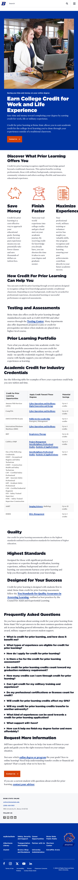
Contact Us (10, 774)
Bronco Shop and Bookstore (24, 851)
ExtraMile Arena (53, 850)
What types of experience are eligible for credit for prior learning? (36, 646)
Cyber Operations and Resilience (42, 403)
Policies (18, 870)
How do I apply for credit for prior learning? (33, 653)
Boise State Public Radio (51, 838)
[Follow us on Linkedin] (15, 817)
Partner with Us (38, 843)
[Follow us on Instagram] (8, 817)
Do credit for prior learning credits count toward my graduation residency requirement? (37, 669)
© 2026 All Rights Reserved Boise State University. (63, 869)
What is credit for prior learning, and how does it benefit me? (35, 638)
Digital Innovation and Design (41, 406)
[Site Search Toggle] (67, 3)
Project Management (37, 442)
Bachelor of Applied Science (47, 447)
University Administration (38, 851)
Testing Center (35, 321)
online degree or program (32, 757)
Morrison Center (50, 844)
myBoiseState (9, 836)
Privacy (29, 868)
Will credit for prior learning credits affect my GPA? (38, 700)
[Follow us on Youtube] (11, 817)
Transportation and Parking (24, 844)
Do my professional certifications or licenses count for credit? (39, 694)
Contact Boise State (30, 870)
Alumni (6, 850)
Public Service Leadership (39, 419)
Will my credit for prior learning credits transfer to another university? (36, 708)
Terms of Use (9, 868)
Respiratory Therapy (37, 434)
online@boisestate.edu (11, 802)
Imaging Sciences (36, 506)
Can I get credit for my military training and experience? (32, 685)
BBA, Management (36, 514)
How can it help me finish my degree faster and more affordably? (38, 730)
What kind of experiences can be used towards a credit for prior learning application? (35, 716)
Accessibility (20, 868)
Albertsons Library (7, 844)
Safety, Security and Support (24, 838)
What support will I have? (22, 723)
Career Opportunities (38, 838)
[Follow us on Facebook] (4, 817)
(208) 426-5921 (9, 805)
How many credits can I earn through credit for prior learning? (37, 677)
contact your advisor (24, 784)
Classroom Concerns (41, 868)
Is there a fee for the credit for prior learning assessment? (32, 660)
